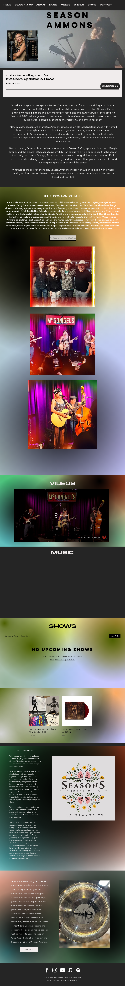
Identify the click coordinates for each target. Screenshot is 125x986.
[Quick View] (44, 711)
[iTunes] (70, 970)
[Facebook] (47, 970)
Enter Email (12, 84)
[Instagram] (55, 970)
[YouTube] (62, 970)
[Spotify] (78, 970)
